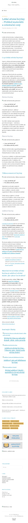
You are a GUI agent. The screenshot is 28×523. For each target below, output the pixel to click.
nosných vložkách (13, 281)
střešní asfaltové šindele (9, 85)
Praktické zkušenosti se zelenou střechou (12, 406)
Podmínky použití (6, 477)
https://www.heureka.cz (8, 324)
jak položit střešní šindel (14, 318)
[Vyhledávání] (25, 10)
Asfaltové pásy (6, 421)
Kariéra (4, 482)
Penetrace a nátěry (14, 425)
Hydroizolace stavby (7, 423)
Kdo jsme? (4, 476)
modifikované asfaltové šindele (11, 253)
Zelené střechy (14, 428)
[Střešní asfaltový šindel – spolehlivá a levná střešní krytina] (15, 367)
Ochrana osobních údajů (8, 479)
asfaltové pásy (18, 83)
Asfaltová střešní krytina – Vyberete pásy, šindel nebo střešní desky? (14, 350)
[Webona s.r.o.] (14, 519)
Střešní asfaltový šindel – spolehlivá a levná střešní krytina (14, 372)
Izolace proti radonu (18, 423)
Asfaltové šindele (14, 421)
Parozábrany (5, 425)
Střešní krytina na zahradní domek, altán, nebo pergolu (14, 339)
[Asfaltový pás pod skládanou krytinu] (15, 357)
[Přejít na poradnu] (12, 436)
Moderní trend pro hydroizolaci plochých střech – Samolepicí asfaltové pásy (13, 396)
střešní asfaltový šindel (13, 316)
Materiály (5, 16)
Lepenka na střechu (7, 223)
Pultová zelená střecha (7, 400)
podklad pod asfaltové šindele (12, 259)
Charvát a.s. (16, 514)
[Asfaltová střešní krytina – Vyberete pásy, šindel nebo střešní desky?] (15, 345)
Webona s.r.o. (20, 516)
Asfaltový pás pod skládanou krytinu (15, 361)
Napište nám (5, 481)
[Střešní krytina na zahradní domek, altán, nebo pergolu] (15, 334)
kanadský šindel (14, 290)
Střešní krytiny (15, 381)
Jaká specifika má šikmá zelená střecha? (11, 403)
